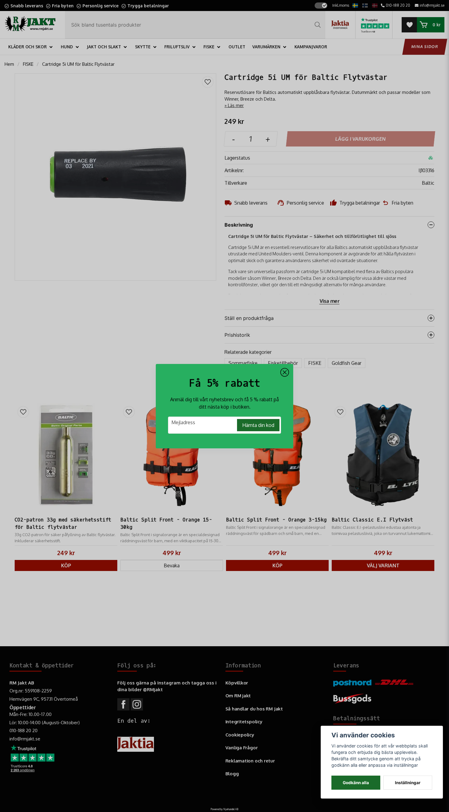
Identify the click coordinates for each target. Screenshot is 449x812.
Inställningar (408, 782)
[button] (284, 372)
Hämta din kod (258, 425)
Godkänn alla (356, 782)
